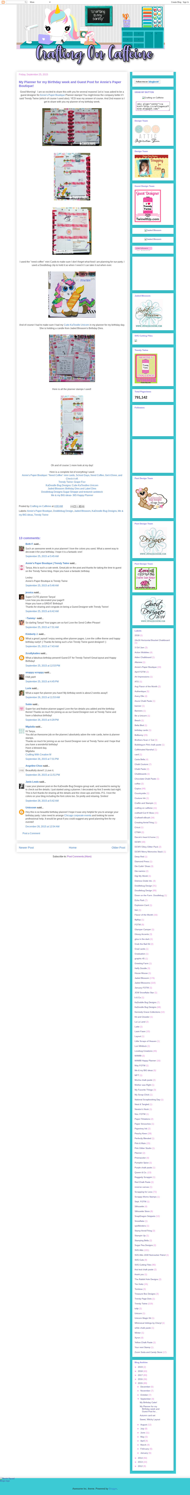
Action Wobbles (142, 652)
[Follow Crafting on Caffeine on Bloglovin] (147, 83)
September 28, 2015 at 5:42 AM (42, 801)
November (145, 1391)
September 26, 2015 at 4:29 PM (42, 720)
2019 (140, 1367)
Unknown (31, 807)
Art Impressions (142, 676)
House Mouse (141, 973)
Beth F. (29, 544)
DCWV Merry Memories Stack (149, 851)
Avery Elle (139, 696)
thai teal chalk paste (144, 1269)
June (143, 1432)
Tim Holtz (139, 1284)
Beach (138, 720)
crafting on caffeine (144, 808)
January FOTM (142, 987)
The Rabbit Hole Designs (146, 1279)
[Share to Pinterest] (83, 506)
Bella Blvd (139, 725)
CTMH (138, 832)
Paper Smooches (143, 1124)
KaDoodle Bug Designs (104, 511)
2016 (140, 1379)
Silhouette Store (142, 1211)
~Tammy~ (31, 618)
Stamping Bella (142, 1240)
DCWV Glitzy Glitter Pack (146, 847)
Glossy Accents (142, 934)
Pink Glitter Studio (143, 1148)
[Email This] (71, 506)
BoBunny (139, 735)
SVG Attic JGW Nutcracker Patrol (150, 1255)
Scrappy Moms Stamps (145, 1197)
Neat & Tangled (142, 1104)
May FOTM (140, 1065)
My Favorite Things (144, 1090)
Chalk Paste (140, 769)
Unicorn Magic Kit (143, 1318)
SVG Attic (139, 1250)
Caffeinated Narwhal (144, 749)
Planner (138, 1153)
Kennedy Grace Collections (147, 1012)
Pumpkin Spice (142, 1162)
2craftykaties (33, 653)
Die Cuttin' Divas (142, 866)
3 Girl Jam (139, 647)
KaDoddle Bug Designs (145, 1002)
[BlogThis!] (74, 506)
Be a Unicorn (141, 715)
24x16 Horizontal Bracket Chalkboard (152, 640)
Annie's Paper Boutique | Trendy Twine (47, 563)
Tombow (138, 1289)
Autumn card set (147, 1415)
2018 (137, 635)
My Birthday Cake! (148, 1402)
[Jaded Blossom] (153, 230)
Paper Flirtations (142, 1119)
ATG (137, 681)
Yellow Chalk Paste (143, 1342)
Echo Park (139, 900)
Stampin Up (140, 1235)
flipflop (138, 919)
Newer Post (26, 847)
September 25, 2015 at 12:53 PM (43, 665)
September (145, 1399)
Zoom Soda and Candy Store (148, 1352)
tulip (136, 1308)
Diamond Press (142, 861)
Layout (138, 1036)
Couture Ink (140, 798)
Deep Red (139, 856)
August (144, 1424)
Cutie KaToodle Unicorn (76, 325)
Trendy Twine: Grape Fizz (72, 482)
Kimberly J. (32, 634)
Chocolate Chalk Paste (145, 779)
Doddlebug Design (63, 511)
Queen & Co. (141, 1172)
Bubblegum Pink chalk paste (148, 744)
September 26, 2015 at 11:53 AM (43, 697)
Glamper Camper (143, 929)
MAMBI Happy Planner (145, 1060)
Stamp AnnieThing (143, 1230)
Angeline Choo (34, 766)
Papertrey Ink (141, 1128)
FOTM (138, 924)
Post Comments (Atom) (79, 856)
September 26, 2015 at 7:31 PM (42, 759)
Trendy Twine (41, 515)
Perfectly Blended (143, 1138)
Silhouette (139, 1206)
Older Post (118, 847)
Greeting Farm (141, 963)
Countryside (140, 793)
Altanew (138, 662)
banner (138, 706)
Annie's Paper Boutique (52, 95)
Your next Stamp (142, 1347)
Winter (138, 1333)
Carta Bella (140, 759)
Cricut (137, 827)
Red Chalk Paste (142, 1182)
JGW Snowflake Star (144, 992)
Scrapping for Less (143, 1192)
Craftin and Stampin (144, 803)
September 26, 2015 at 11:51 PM (43, 775)
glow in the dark (142, 939)
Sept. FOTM (140, 1201)
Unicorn (138, 1313)
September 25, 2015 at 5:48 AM (42, 585)
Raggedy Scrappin (143, 1177)
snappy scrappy (35, 672)
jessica (29, 592)
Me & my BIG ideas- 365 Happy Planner (72, 495)
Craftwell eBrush (142, 817)
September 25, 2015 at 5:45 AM (42, 556)
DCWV (138, 842)
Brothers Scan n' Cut (144, 740)
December (145, 1387)
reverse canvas (142, 1187)
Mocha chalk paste (143, 1080)
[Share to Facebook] (80, 506)
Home (73, 847)
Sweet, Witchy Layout (150, 1419)
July (142, 1428)
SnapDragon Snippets (145, 1216)
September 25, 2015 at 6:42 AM (42, 611)
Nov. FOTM (140, 1114)
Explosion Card (142, 905)
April (142, 1441)
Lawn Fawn (140, 1031)
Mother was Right (143, 1085)
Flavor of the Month (144, 915)
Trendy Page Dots (143, 1298)
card (137, 754)
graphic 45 (140, 958)
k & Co (138, 997)
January (144, 1453)
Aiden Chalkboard (143, 657)
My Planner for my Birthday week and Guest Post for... (149, 1409)
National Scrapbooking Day (147, 1099)
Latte (137, 1026)
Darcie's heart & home (145, 837)
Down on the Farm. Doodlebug (149, 895)
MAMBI (138, 1056)
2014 (140, 1458)
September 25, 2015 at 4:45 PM (42, 681)
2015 (140, 1383)
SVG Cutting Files (143, 1265)
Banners (138, 711)
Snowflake (139, 1221)
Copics (138, 788)
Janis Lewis (32, 782)
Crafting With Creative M (38, 754)
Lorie (28, 688)
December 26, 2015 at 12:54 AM (42, 826)
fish (136, 910)
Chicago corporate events (77, 815)
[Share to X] (77, 506)
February (145, 1449)
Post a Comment (31, 833)
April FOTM (140, 672)
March (143, 1445)
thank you (139, 1274)
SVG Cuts (139, 1260)
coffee (137, 783)
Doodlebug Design (143, 890)
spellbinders (140, 1226)
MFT (137, 1075)
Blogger (113, 1488)
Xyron (137, 1337)
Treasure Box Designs (145, 1294)
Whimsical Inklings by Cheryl (148, 1323)
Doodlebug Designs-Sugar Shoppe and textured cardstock (72, 492)
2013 (140, 1462)
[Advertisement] (149, 272)
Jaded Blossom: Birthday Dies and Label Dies (72, 488)
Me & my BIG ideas (144, 1070)
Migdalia (30, 726)
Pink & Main (140, 1143)
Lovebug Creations (143, 1051)
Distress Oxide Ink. (143, 881)
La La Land (140, 1022)
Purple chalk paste (143, 1167)
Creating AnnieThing (144, 822)
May (142, 1437)
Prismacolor (140, 1158)
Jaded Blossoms (142, 983)
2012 (140, 1466)
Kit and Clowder (142, 1017)
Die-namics (140, 871)
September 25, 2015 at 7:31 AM (42, 627)
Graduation (140, 954)
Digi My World (141, 876)
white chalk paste (143, 1328)
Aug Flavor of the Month (146, 686)
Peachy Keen (141, 1133)
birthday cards (141, 730)
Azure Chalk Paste (143, 701)
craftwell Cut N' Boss (144, 813)
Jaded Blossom (82, 511)
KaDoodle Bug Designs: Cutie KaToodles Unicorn (72, 485)
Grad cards (140, 949)
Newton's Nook (142, 1109)
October (144, 1395)
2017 (140, 1375)
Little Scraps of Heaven (145, 1041)
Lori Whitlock (141, 1046)
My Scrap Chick (142, 1094)
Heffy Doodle (141, 968)
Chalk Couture (141, 764)
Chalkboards (141, 774)
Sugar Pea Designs (144, 1245)
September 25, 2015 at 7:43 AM (42, 646)
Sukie (29, 704)
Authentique (140, 691)
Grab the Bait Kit (142, 944)
